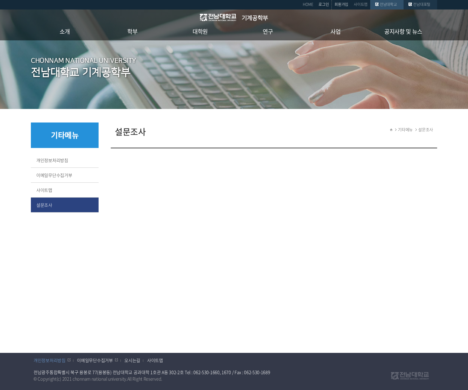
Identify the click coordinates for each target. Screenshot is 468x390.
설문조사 (44, 205)
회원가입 (341, 4)
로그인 (323, 4)
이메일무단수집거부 (54, 175)
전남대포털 (421, 4)
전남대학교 (388, 4)
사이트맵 (361, 4)
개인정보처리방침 (52, 160)
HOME (308, 4)
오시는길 (132, 360)
